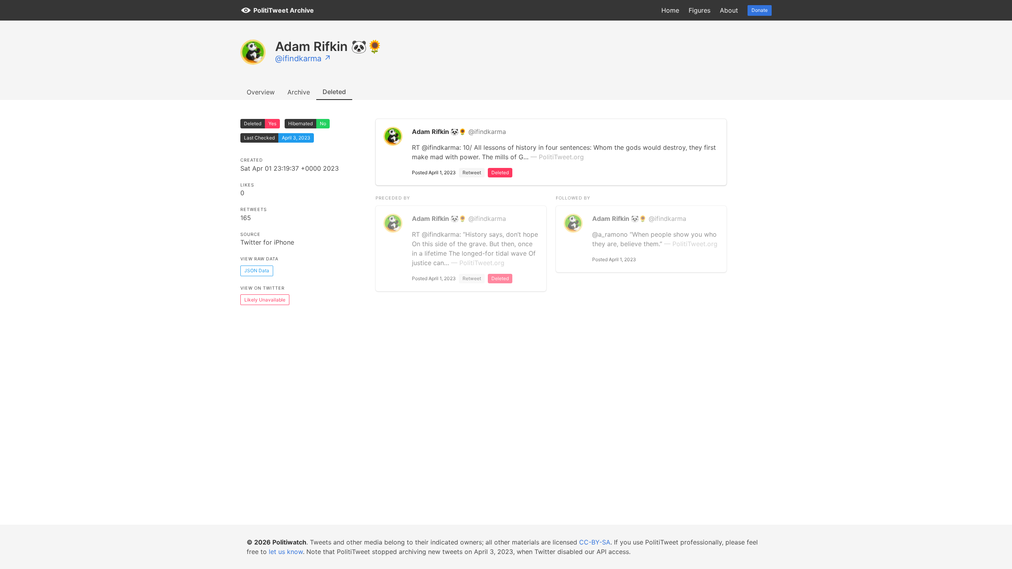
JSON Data (256, 270)
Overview (261, 92)
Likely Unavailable (264, 300)
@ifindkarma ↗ (303, 58)
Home (670, 10)
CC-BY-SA (594, 542)
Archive (298, 92)
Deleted (334, 92)
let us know (286, 552)
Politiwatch (289, 542)
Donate (759, 10)
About (729, 10)
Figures (699, 10)
